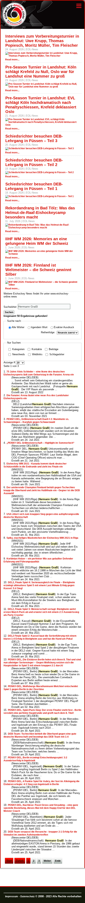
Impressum (11, 896)
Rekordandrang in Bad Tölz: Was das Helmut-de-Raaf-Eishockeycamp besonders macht (40, 212)
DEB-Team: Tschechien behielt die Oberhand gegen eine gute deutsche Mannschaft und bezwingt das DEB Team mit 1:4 (40, 735)
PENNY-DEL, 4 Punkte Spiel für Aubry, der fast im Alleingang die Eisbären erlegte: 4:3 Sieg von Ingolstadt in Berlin (41, 783)
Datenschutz (27, 896)
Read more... (12, 59)
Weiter (47, 860)
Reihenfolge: (48, 332)
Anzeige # (10, 362)
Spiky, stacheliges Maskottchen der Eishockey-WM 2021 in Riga (42, 537)
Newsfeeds (18, 354)
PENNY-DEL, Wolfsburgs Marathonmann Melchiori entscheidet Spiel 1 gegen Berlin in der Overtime (41, 688)
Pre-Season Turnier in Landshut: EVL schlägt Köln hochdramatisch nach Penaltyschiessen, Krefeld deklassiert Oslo (40, 105)
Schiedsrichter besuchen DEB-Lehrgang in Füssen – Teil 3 (34, 138)
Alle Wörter (18, 327)
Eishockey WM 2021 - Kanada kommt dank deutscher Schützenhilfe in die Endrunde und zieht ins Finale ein (35, 465)
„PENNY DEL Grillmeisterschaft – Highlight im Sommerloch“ (41, 443)
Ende (58, 860)
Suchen (9, 312)
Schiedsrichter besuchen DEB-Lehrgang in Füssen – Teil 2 (34, 162)
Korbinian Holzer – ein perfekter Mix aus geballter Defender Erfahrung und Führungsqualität (38, 560)
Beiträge (53, 349)
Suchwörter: (11, 306)
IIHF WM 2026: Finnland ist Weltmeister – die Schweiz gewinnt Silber (38, 269)
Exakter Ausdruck (64, 327)
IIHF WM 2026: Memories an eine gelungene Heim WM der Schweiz (36, 241)
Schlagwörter (56, 354)
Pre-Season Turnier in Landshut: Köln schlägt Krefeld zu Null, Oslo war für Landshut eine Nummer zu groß (40, 71)
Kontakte (36, 349)
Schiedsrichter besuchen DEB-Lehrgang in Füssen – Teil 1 (34, 186)
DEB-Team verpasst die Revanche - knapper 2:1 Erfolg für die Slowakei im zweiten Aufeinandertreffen (40, 833)
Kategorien (18, 349)
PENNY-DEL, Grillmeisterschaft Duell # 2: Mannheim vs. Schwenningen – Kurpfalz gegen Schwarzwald (36, 420)
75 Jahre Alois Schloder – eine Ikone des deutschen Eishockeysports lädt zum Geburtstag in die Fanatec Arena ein (39, 373)
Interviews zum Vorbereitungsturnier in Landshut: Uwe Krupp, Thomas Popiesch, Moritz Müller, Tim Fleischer (42, 40)
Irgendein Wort (39, 327)
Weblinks (36, 354)
